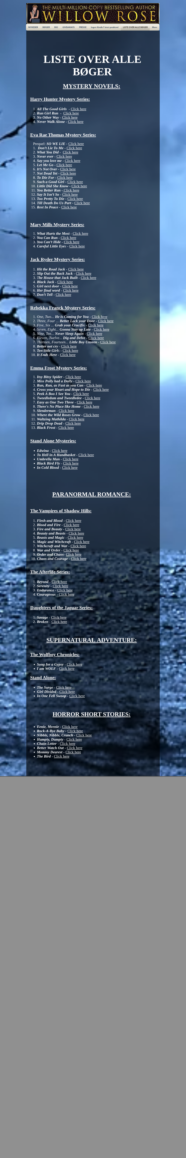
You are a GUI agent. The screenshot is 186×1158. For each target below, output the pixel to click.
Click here (78, 109)
